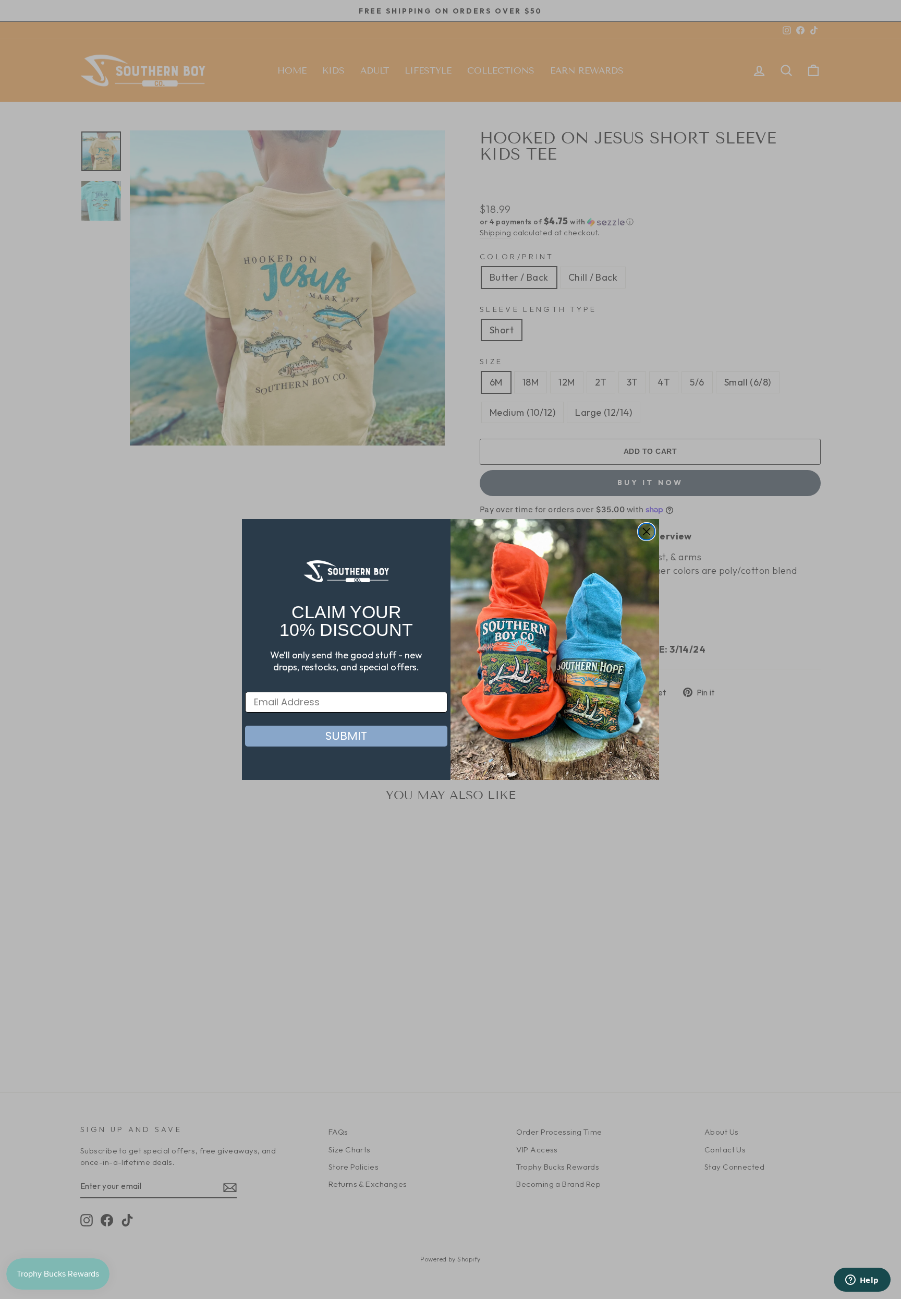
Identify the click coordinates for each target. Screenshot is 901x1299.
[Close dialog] (646, 531)
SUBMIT (346, 736)
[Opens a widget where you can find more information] (862, 1281)
